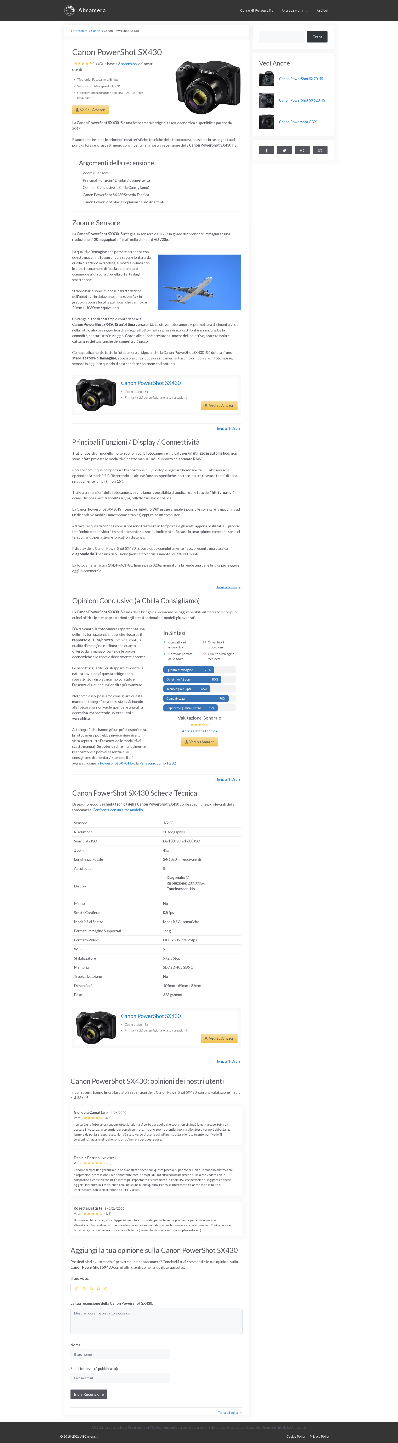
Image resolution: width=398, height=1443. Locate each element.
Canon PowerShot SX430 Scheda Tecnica (116, 194)
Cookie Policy (296, 1436)
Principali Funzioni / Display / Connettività (116, 180)
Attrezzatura (292, 10)
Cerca (317, 36)
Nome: (75, 1345)
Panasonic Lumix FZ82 (157, 763)
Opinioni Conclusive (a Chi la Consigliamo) (116, 187)
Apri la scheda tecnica (199, 731)
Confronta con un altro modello (117, 809)
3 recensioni (128, 63)
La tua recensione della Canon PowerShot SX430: (111, 1303)
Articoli (323, 10)
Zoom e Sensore (96, 173)
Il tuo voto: (79, 1278)
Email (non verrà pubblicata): (94, 1368)
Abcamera (92, 10)
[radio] (77, 1288)
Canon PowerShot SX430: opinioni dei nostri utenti (123, 202)
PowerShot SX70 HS (116, 763)
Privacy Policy (320, 1436)
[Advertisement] (293, 194)
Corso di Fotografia (257, 10)
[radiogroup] (91, 1288)
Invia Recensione (89, 1394)
